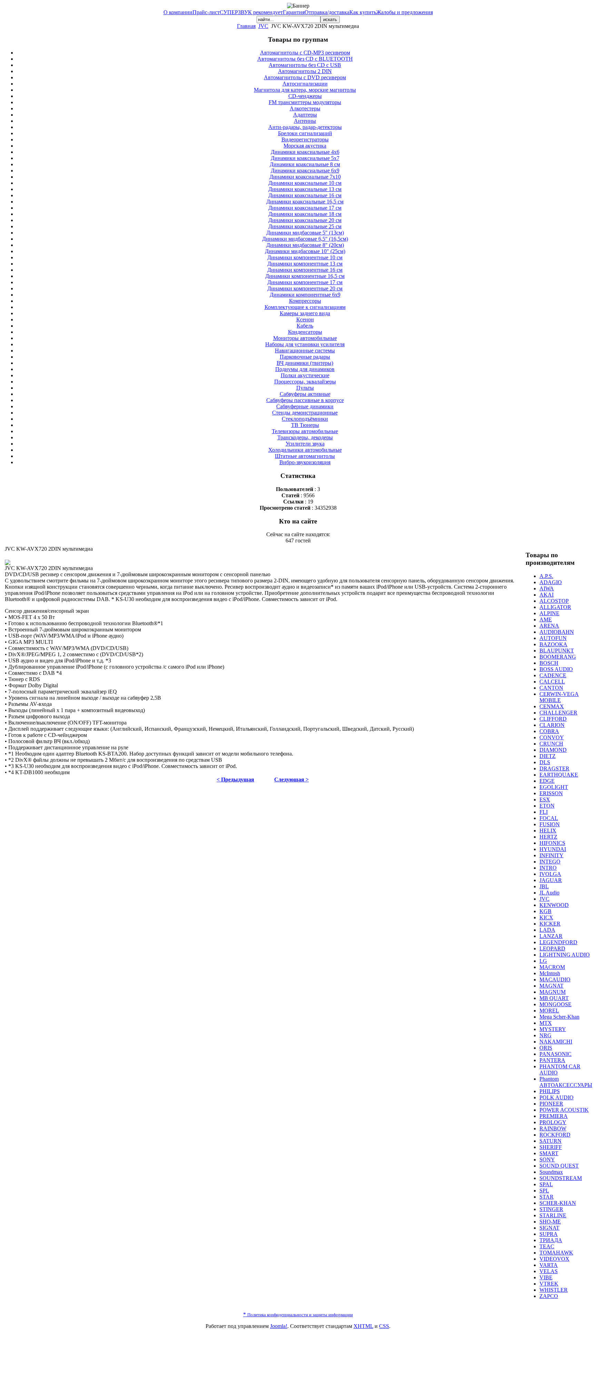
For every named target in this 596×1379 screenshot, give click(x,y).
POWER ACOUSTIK (564, 1110)
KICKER (549, 924)
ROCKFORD (554, 1135)
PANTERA (552, 1060)
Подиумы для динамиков (305, 369)
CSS (384, 1326)
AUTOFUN (553, 638)
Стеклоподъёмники (305, 419)
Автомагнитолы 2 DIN (305, 71)
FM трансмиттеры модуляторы (305, 102)
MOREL (549, 1010)
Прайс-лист (206, 12)
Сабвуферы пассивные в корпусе (305, 400)
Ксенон (305, 319)
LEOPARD (552, 948)
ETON (547, 806)
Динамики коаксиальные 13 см (304, 189)
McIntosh (549, 973)
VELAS (548, 1271)
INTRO (548, 868)
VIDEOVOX (554, 1259)
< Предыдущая (235, 779)
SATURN (550, 1141)
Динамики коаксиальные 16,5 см (305, 201)
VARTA (548, 1265)
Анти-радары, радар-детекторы (305, 127)
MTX (545, 1023)
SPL (544, 1190)
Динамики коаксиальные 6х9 (305, 170)
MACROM (552, 967)
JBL (544, 886)
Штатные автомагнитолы (305, 456)
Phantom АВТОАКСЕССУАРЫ (565, 1082)
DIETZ (547, 756)
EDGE (547, 781)
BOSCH (548, 663)
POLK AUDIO (556, 1097)
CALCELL (552, 681)
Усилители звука (305, 444)
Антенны (305, 121)
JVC (263, 26)
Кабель (305, 326)
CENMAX (551, 706)
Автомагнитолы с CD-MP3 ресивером (305, 53)
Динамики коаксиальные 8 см (305, 164)
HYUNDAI (552, 849)
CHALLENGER (558, 713)
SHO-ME (550, 1222)
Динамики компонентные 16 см (304, 270)
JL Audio (549, 893)
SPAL (546, 1184)
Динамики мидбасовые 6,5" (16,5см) (305, 239)
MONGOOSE (555, 1004)
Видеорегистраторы (305, 139)
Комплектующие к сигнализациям (305, 307)
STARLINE (552, 1215)
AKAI (546, 595)
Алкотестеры (305, 108)
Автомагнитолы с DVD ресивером (305, 77)
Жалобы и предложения (404, 12)
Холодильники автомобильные (305, 450)
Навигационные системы (305, 350)
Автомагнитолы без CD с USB (305, 65)
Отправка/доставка (327, 12)
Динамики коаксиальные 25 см (304, 226)
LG (543, 961)
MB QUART (554, 998)
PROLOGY (552, 1122)
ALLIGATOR (555, 607)
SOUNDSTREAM (560, 1178)
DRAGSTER (554, 768)
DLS (544, 762)
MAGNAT (551, 986)
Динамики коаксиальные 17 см (304, 208)
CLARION (552, 725)
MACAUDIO (554, 979)
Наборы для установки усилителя (305, 344)
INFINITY (551, 855)
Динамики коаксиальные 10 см (304, 183)
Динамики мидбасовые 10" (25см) (305, 251)
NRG (545, 1035)
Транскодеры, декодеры (305, 437)
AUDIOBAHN (556, 632)
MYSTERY (552, 1029)
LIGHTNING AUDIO (564, 955)
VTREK (548, 1284)
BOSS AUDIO (556, 669)
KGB (545, 911)
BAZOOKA (553, 644)
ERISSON (551, 793)
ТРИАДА (550, 1240)
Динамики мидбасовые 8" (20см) (305, 245)
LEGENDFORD (558, 942)
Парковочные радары (305, 357)
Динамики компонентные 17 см (304, 282)
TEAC (546, 1246)
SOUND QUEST (559, 1166)
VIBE (546, 1277)
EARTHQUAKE (558, 775)
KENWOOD (554, 905)
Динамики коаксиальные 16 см (304, 195)
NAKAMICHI (555, 1042)
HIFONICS (552, 843)
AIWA (546, 588)
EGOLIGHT (553, 787)
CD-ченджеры (305, 96)
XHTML (363, 1326)
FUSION (549, 824)
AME (545, 619)
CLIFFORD (553, 719)
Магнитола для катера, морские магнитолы (305, 90)
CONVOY (551, 737)
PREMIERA (553, 1116)
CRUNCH (551, 744)
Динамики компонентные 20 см (304, 288)
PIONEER (551, 1104)
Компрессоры (305, 301)
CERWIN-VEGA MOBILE (559, 697)
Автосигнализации (305, 84)
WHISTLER (553, 1290)
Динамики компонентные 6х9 (305, 295)
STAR (546, 1197)
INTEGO (549, 862)
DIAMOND (553, 750)
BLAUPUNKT (556, 650)
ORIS (545, 1048)
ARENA (549, 626)
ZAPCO (548, 1296)
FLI (543, 812)
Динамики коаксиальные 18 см (304, 214)
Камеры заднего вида (305, 313)
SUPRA (548, 1234)
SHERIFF (550, 1147)
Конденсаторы (305, 332)
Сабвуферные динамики (305, 406)
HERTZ (548, 837)
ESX (544, 799)
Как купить (362, 12)
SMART (548, 1153)
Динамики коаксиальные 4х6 (305, 152)
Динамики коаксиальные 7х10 (305, 177)
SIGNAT (549, 1228)
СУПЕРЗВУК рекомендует (251, 12)
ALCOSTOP (554, 601)
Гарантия (294, 12)
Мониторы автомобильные (305, 338)
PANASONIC (555, 1054)
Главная (246, 26)
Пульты (305, 388)
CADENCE (552, 675)
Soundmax (551, 1172)
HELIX (547, 830)
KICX (546, 917)
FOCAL (548, 818)
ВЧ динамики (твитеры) (305, 363)
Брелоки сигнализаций (305, 133)
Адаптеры (305, 115)
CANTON (551, 688)
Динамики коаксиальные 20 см (304, 220)
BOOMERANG (557, 657)
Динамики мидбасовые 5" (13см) (305, 233)
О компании (177, 12)
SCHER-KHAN (557, 1203)
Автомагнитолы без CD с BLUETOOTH (305, 59)
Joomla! (278, 1326)
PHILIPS (549, 1091)
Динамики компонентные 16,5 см (305, 276)
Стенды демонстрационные (305, 413)
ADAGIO (550, 582)
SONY (547, 1159)
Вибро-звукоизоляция (304, 462)
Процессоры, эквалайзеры (305, 381)
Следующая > (291, 779)
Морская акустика (305, 146)
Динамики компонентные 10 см (304, 257)
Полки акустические (305, 375)
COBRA (549, 731)
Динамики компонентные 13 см (304, 264)
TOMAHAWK (556, 1253)
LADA (547, 930)
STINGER (551, 1209)
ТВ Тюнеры (305, 425)
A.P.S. (546, 576)
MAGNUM (552, 992)
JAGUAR (550, 880)
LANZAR (551, 936)
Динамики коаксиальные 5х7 (305, 158)
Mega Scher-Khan (559, 1017)
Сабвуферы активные (305, 394)
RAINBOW (552, 1128)
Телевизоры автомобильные (305, 431)
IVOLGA (550, 874)
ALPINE (549, 613)
